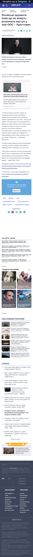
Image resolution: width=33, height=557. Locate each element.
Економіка (24, 495)
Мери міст (8, 508)
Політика (23, 506)
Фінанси (23, 512)
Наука (22, 500)
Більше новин (15, 439)
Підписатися (16, 190)
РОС (29, 5)
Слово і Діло (4, 11)
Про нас (22, 478)
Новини (5, 364)
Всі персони (9, 510)
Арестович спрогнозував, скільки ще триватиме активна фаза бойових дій (15, 95)
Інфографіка (16, 444)
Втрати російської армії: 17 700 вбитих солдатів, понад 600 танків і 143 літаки (16, 261)
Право (22, 508)
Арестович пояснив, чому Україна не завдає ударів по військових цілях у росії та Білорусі (16, 251)
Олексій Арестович (9, 201)
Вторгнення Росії (23, 201)
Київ (18, 198)
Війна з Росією (7, 204)
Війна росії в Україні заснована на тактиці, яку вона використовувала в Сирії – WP (16, 256)
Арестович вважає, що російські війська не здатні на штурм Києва (16, 246)
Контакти (22, 481)
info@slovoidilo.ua (16, 519)
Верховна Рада (10, 497)
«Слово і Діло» (13, 468)
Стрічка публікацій (13, 11)
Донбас (11, 198)
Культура (23, 497)
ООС (4, 198)
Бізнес (22, 493)
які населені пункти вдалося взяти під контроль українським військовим (16, 166)
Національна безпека (25, 11)
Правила (22, 484)
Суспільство (24, 510)
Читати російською (8, 35)
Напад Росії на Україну (22, 204)
